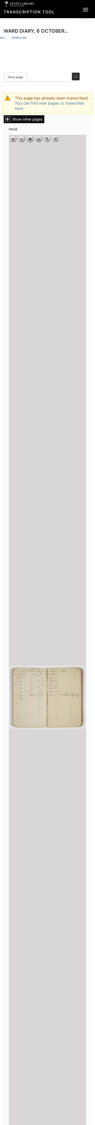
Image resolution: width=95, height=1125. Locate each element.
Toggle (76, 76)
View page (17, 77)
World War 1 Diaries (26, 37)
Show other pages (27, 119)
